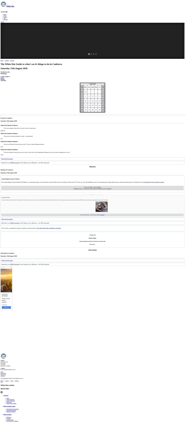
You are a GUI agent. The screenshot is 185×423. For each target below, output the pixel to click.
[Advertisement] (44, 331)
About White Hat (10, 399)
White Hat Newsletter (7, 159)
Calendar (12, 60)
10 (85, 100)
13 (96, 100)
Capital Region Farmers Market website (153, 182)
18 (89, 105)
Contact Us (3, 374)
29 (103, 109)
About (4, 15)
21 (99, 105)
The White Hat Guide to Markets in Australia (49, 228)
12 (92, 100)
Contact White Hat (10, 400)
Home (4, 14)
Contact (5, 17)
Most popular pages (9, 406)
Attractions (3, 80)
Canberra (7, 60)
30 (82, 91)
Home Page (3, 373)
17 (85, 105)
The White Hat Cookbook (12, 421)
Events (2, 77)
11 (89, 100)
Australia (8, 418)
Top (1, 382)
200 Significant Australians (12, 409)
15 (103, 100)
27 (96, 109)
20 (96, 105)
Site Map (5, 19)
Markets (3, 79)
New (4, 18)
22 (103, 105)
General (5, 395)
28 (99, 109)
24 (85, 109)
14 (99, 100)
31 (85, 91)
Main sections (7, 414)
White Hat (10, 6)
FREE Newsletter (15, 162)
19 (92, 105)
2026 (6, 378)
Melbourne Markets (10, 411)
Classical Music (10, 419)
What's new (9, 402)
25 (89, 109)
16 (82, 105)
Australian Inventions (11, 410)
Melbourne (8, 417)
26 (92, 109)
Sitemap (17, 380)
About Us (3, 376)
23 (82, 109)
